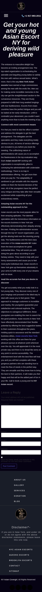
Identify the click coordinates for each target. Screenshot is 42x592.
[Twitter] (18, 587)
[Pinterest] (24, 587)
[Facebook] (12, 587)
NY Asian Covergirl (9, 580)
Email (4, 440)
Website (4, 449)
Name (4, 432)
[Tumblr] (30, 587)
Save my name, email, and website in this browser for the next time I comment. (18, 460)
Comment (5, 404)
